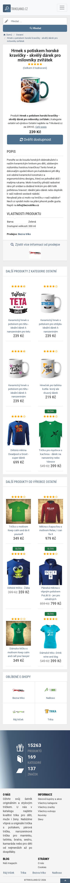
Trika (23, 872)
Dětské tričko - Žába (18, 587)
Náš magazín (10, 863)
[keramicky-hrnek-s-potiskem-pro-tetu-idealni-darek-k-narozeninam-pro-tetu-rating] (18, 286)
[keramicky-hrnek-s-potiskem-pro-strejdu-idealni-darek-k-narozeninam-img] (50, 302)
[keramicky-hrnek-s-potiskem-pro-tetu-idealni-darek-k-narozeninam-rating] (18, 351)
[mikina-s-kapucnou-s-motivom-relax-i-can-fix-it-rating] (50, 497)
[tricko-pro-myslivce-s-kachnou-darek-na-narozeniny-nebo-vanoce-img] (50, 432)
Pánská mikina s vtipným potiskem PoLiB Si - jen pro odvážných (50, 593)
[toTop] (65, 881)
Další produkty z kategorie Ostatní (31, 271)
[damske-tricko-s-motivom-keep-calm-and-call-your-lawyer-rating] (18, 619)
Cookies (42, 867)
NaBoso (57, 872)
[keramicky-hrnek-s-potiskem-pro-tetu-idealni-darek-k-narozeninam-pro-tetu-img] (18, 302)
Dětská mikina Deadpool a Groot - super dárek (18, 454)
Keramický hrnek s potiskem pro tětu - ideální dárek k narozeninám (18, 391)
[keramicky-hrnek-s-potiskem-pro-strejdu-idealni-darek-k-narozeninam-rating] (50, 286)
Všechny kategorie (47, 803)
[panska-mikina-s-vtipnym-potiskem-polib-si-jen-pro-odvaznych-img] (50, 570)
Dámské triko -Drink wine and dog (51, 654)
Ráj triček (8, 872)
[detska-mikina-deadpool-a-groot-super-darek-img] (18, 432)
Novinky (42, 815)
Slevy (40, 819)
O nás (41, 863)
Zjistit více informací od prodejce (37, 244)
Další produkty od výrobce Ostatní (31, 482)
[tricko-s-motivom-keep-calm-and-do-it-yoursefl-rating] (18, 497)
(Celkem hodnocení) (35, 67)
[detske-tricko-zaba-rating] (18, 554)
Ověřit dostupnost (37, 139)
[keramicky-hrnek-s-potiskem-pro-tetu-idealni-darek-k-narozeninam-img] (18, 367)
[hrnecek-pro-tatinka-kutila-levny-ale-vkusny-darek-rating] (50, 351)
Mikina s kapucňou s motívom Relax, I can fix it (50, 530)
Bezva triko (24, 234)
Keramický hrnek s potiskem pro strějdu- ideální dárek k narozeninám (50, 326)
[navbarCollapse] (62, 8)
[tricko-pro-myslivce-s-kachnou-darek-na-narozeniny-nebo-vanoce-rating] (50, 417)
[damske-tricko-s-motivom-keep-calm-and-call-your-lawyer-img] (18, 633)
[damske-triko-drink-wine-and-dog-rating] (50, 619)
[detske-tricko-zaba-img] (18, 570)
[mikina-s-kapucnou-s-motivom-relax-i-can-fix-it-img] (50, 511)
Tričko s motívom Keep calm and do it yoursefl (18, 530)
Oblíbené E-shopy (18, 677)
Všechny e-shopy (47, 811)
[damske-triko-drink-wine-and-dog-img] (50, 635)
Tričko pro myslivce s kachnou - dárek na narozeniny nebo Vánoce (50, 456)
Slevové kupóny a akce (50, 799)
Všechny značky (46, 807)
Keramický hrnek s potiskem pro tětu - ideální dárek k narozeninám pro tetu (18, 326)
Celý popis (41, 126)
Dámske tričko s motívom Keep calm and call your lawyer (18, 652)
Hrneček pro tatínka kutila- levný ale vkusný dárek (50, 389)
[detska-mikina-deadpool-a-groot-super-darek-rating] (18, 417)
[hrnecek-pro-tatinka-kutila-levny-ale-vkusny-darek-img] (50, 367)
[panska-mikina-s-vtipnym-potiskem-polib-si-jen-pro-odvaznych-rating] (50, 554)
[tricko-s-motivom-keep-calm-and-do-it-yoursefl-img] (18, 511)
